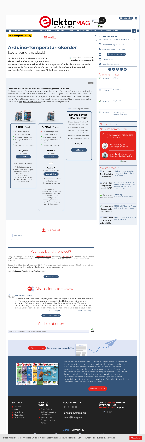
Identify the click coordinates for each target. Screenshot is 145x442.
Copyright (18, 412)
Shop (115, 31)
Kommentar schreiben (52, 315)
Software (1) (18, 235)
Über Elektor (46, 409)
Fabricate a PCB (52, 277)
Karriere (44, 423)
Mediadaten (19, 415)
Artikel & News (44, 31)
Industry (59, 31)
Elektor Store (46, 417)
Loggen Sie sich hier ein (30, 102)
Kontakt (17, 407)
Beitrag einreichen (49, 420)
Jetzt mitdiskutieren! (117, 54)
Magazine (29, 31)
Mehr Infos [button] (111, 438)
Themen (17, 31)
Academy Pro (83, 31)
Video (70, 31)
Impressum (19, 418)
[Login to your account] (136, 18)
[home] (10, 31)
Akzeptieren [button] (135, 438)
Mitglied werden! (126, 18)
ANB (16, 409)
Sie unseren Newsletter (52, 348)
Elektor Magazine (48, 412)
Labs (93, 31)
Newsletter (105, 31)
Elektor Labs (46, 415)
